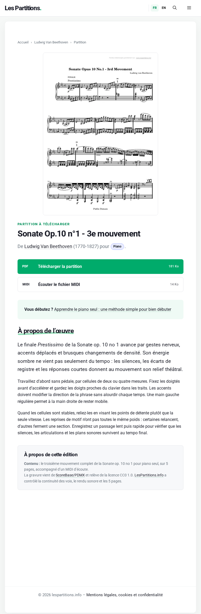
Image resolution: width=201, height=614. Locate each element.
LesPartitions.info (149, 475)
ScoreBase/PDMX (70, 475)
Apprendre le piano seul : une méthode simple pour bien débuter (112, 309)
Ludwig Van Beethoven (51, 42)
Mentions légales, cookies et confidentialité (124, 595)
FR (155, 8)
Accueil (23, 42)
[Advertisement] (100, 526)
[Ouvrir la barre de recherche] (175, 8)
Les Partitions (22, 8)
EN (164, 8)
